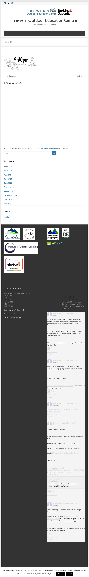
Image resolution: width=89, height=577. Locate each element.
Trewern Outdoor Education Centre (44, 20)
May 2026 (8, 171)
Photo (53, 348)
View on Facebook (52, 352)
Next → (79, 76)
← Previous (11, 76)
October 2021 (9, 199)
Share (50, 354)
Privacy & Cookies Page (12, 318)
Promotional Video (55, 479)
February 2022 (10, 187)
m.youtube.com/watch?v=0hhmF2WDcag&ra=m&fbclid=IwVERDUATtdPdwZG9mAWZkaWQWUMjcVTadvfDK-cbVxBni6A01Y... (65, 471)
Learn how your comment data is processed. (52, 148)
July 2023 (8, 179)
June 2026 (8, 166)
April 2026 (8, 175)
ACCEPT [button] (61, 574)
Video (53, 491)
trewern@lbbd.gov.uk (16, 310)
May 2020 (8, 203)
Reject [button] (69, 574)
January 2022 (9, 191)
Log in (6, 217)
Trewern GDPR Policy (12, 314)
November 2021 (10, 195)
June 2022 (8, 183)
